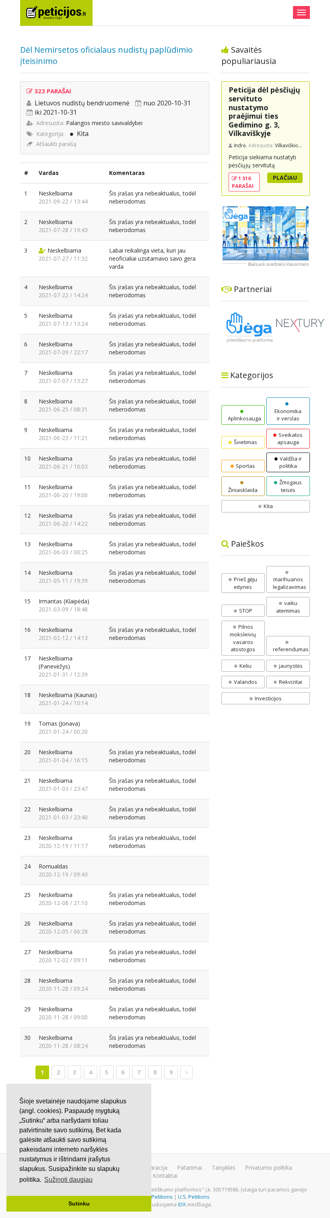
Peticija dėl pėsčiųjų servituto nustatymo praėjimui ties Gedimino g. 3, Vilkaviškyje (264, 111)
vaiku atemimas (288, 606)
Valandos (245, 681)
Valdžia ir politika (290, 462)
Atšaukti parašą (56, 144)
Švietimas (245, 442)
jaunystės (291, 665)
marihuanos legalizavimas (289, 583)
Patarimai (189, 1167)
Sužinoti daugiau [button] (68, 1179)
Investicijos (268, 698)
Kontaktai (165, 1175)
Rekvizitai (290, 681)
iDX (182, 1204)
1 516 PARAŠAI (243, 182)
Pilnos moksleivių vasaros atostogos (243, 638)
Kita (83, 133)
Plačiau (285, 177)
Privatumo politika (268, 1167)
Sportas (245, 465)
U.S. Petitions (194, 1196)
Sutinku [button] (79, 1203)
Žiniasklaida (243, 490)
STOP (245, 610)
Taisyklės (223, 1167)
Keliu (245, 665)
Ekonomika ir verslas (287, 414)
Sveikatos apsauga (290, 438)
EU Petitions (158, 1196)
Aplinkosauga (244, 418)
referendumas (291, 649)
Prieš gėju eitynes (245, 583)
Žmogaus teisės (290, 486)
